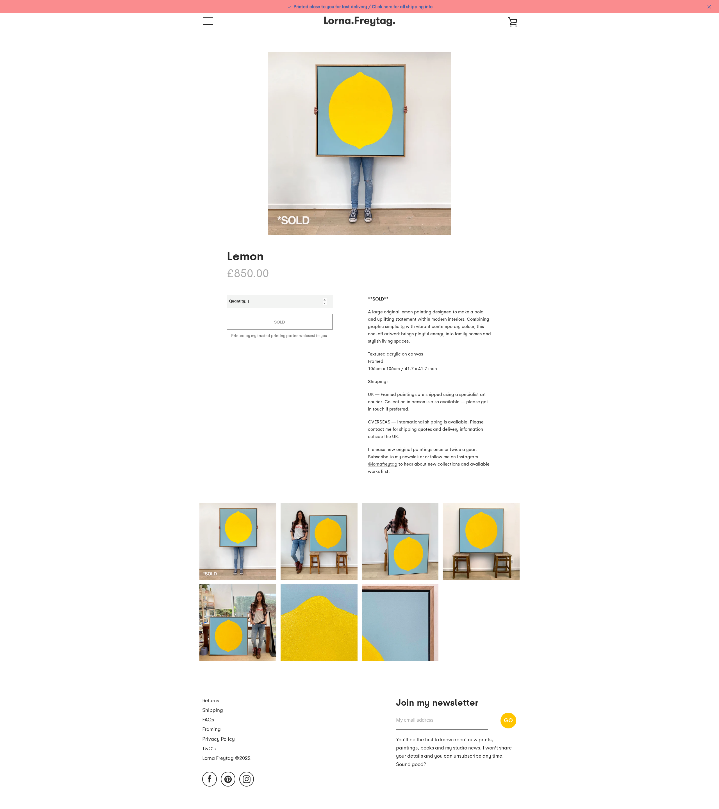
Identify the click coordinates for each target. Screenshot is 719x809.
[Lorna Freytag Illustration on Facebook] (209, 778)
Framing (211, 728)
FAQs (208, 719)
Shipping (212, 709)
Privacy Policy (218, 738)
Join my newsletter (437, 701)
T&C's (209, 748)
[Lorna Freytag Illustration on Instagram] (247, 778)
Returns (210, 700)
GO (508, 720)
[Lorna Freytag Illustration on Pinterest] (228, 778)
